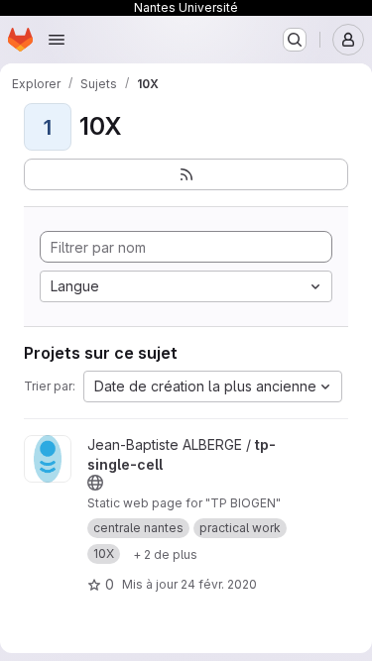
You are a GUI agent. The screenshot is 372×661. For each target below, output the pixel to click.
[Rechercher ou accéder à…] (295, 40)
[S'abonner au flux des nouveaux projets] (186, 174)
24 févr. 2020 (219, 584)
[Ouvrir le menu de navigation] (56, 39)
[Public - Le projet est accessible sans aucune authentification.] (95, 483)
